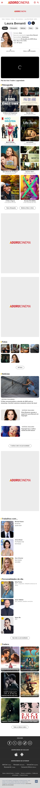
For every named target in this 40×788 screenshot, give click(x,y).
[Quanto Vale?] (29, 158)
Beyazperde (7, 767)
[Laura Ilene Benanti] (6, 39)
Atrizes (12, 19)
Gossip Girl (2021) (30, 201)
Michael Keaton (19, 521)
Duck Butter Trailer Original (30, 721)
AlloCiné (4, 764)
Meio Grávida (10, 142)
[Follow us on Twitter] (15, 743)
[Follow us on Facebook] (9, 743)
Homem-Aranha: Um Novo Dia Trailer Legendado (30, 695)
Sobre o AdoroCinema (8, 773)
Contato (17, 773)
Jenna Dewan (19, 540)
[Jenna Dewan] (7, 547)
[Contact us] (30, 743)
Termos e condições (26, 773)
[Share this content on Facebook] (29, 23)
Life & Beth (29, 142)
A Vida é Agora (10, 201)
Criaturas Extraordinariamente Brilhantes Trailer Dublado (30, 670)
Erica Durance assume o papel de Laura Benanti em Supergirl (29, 414)
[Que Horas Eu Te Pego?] (10, 158)
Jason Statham (19, 599)
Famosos (8, 19)
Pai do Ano (29, 113)
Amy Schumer (19, 558)
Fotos (4, 342)
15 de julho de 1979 (27, 39)
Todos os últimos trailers (20, 727)
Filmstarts (16, 764)
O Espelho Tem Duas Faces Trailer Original (10, 670)
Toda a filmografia (11, 208)
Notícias (6, 374)
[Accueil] (18, 2)
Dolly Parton (18, 582)
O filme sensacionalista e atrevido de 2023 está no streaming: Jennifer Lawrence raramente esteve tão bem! (19, 402)
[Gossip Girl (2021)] (29, 187)
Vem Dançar (18, 543)
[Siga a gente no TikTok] (25, 743)
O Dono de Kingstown (10, 113)
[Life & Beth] (29, 128)
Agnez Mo (18, 617)
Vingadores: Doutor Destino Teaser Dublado (10, 721)
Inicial (3, 19)
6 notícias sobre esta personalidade (20, 445)
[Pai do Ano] (29, 99)
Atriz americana (19, 19)
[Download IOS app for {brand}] (17, 754)
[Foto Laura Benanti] (5, 348)
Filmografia (7, 85)
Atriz (20, 33)
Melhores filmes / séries (27, 208)
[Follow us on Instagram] (20, 743)
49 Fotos (20, 367)
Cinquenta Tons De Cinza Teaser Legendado (10, 695)
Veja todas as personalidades (20, 638)
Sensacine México (26, 767)
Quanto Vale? (29, 171)
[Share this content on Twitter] (33, 23)
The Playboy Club (19, 541)
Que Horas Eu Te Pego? (10, 171)
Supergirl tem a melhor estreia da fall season (28, 429)
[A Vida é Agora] (10, 187)
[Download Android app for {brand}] (23, 754)
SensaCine (30, 764)
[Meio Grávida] (10, 128)
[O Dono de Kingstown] (10, 99)
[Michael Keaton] (7, 529)
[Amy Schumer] (7, 565)
